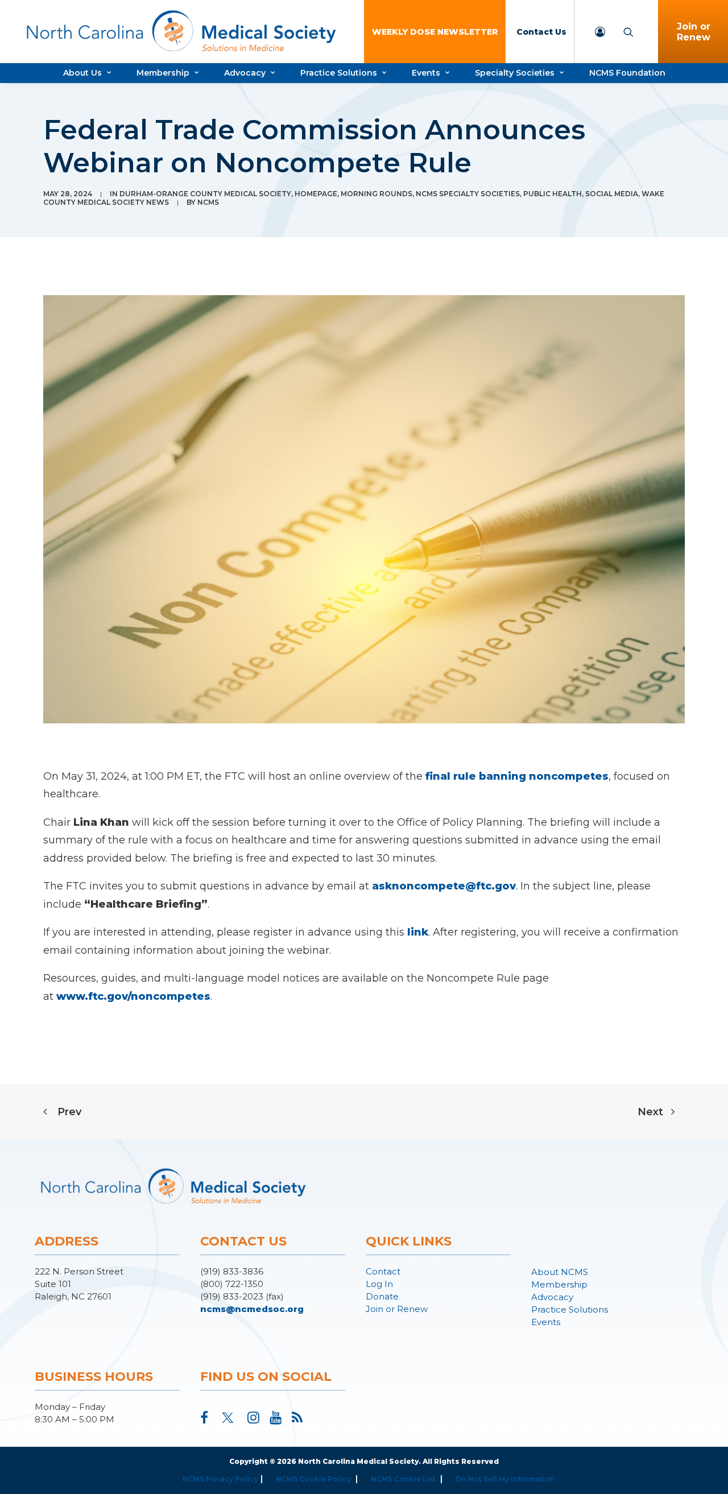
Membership (162, 73)
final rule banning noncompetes (517, 776)
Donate (382, 1296)
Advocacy (245, 73)
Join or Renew (397, 1308)
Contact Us (541, 32)
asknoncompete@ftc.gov (444, 886)
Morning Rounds (376, 193)
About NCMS (559, 1272)
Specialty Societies (515, 73)
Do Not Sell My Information (505, 1479)
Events (426, 73)
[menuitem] (435, 31)
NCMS (208, 202)
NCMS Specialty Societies (468, 193)
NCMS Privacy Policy (220, 1479)
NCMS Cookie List (403, 1479)
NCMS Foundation (627, 73)
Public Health (552, 193)
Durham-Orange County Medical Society (205, 193)
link (417, 932)
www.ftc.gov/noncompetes (133, 996)
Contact (383, 1271)
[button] (204, 1420)
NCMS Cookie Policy (313, 1479)
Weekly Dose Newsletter (435, 32)
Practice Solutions (338, 73)
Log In (379, 1283)
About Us (82, 73)
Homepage (316, 193)
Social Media (611, 193)
